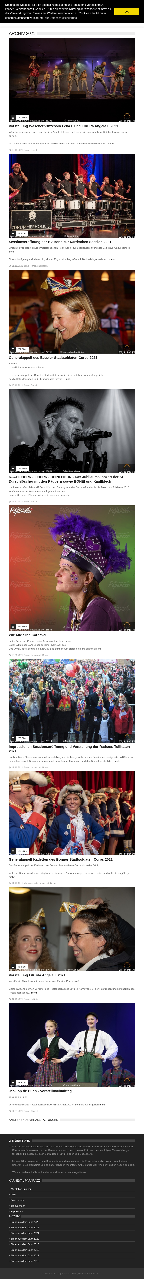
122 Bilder (22, 851)
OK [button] (127, 11)
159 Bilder (22, 117)
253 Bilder (22, 738)
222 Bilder (22, 349)
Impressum (17, 1211)
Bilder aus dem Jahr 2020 (25, 1238)
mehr (111, 143)
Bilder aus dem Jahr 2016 (25, 1261)
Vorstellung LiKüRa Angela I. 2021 (37, 975)
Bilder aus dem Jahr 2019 (25, 1244)
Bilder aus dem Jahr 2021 (25, 1233)
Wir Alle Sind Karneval (27, 635)
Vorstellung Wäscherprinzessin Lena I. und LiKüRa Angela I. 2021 (63, 126)
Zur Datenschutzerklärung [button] (61, 17)
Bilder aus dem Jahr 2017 (25, 1255)
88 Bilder (22, 1082)
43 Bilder (22, 967)
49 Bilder (22, 233)
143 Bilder (22, 468)
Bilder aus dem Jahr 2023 (25, 1222)
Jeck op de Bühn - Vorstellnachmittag (40, 1091)
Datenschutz (17, 1200)
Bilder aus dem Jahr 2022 (25, 1227)
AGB (13, 1194)
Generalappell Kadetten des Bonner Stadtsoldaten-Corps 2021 (61, 859)
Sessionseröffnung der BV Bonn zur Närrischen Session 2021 (60, 242)
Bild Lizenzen (18, 1205)
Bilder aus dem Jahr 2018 (25, 1249)
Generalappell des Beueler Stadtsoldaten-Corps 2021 (53, 358)
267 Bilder (22, 626)
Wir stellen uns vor (21, 1189)
